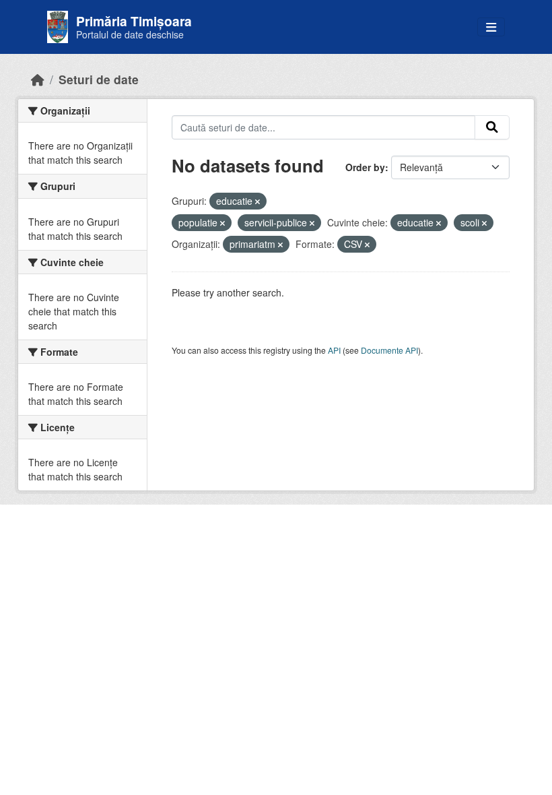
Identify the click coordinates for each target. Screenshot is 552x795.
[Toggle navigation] (491, 27)
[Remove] (257, 201)
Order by (365, 167)
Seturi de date (99, 79)
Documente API (389, 350)
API (334, 350)
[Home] (37, 79)
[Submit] (492, 127)
